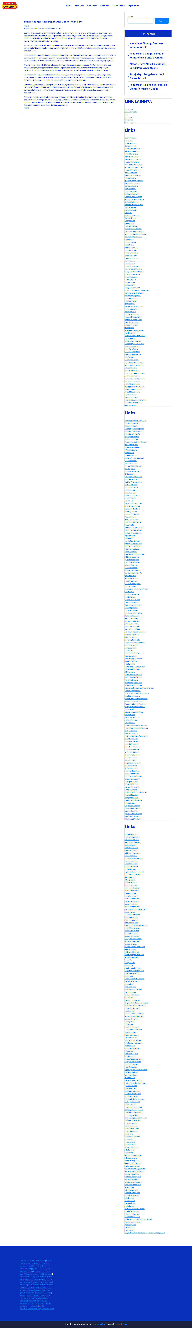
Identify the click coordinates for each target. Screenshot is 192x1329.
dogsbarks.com (130, 1056)
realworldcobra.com (132, 621)
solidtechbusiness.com (133, 682)
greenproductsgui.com (133, 530)
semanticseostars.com (133, 543)
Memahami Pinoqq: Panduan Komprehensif (146, 45)
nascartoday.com (131, 1131)
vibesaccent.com (131, 856)
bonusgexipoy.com (132, 749)
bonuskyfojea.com (131, 744)
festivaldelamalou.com (133, 164)
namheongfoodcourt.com (134, 344)
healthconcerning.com (133, 533)
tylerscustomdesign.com (134, 180)
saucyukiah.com (130, 138)
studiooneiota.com (132, 616)
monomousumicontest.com (135, 632)
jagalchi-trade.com (132, 901)
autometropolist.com (133, 1040)
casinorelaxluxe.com (132, 752)
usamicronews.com (132, 787)
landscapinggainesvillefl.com (136, 1118)
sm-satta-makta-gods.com (135, 1168)
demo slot (30, 1292)
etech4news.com (131, 1067)
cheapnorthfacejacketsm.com (136, 925)
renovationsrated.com (133, 1182)
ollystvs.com (129, 592)
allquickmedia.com (132, 266)
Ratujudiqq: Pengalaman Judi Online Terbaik (147, 76)
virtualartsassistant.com (134, 701)
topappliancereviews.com (134, 386)
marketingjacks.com (132, 384)
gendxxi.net (129, 650)
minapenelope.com (132, 906)
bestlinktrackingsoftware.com (136, 736)
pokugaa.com (130, 803)
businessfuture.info (132, 447)
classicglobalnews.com (133, 1222)
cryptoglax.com (130, 912)
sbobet (48, 1266)
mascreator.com (131, 1123)
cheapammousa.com (132, 1000)
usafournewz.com (131, 848)
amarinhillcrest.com (132, 215)
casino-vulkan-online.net (134, 365)
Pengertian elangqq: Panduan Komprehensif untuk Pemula (147, 55)
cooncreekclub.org (132, 151)
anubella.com (130, 1206)
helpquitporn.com (131, 1096)
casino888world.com (132, 717)
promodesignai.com (132, 1193)
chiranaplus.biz (130, 338)
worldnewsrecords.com (133, 677)
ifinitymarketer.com (132, 771)
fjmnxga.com (130, 303)
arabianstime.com (131, 1035)
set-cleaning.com (131, 1190)
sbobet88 (39, 1292)
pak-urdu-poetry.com (133, 584)
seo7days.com (130, 285)
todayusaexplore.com (133, 842)
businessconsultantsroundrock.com (138, 1219)
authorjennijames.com (133, 989)
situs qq (23, 1276)
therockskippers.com (133, 354)
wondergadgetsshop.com (134, 955)
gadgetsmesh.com (132, 559)
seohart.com (129, 1187)
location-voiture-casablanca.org (137, 693)
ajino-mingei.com (131, 920)
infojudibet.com (131, 450)
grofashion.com (131, 789)
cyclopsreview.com (132, 1048)
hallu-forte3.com (131, 349)
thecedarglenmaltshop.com (135, 420)
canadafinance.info (132, 322)
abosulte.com (130, 1201)
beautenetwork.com (132, 1211)
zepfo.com (129, 1152)
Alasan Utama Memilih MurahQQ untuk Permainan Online (148, 66)
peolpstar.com (130, 178)
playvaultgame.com (132, 805)
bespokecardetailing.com (134, 971)
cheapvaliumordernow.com (135, 707)
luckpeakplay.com (131, 784)
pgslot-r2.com (130, 1144)
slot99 (41, 1306)
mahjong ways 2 (46, 1274)
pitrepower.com (131, 368)
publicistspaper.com (132, 1195)
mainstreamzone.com (133, 546)
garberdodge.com (131, 170)
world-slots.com (131, 463)
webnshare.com (131, 551)
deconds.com (129, 1230)
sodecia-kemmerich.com (134, 712)
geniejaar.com (130, 490)
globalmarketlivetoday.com (135, 1083)
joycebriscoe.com (131, 866)
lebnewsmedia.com (132, 941)
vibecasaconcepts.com (133, 658)
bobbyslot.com (130, 493)
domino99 (30, 1260)
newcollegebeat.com (133, 888)
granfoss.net (129, 357)
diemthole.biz (130, 261)
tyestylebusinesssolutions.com (136, 728)
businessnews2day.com (133, 674)
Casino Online (118, 5)
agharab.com (130, 997)
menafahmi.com (131, 1126)
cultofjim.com (130, 880)
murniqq (30, 1298)
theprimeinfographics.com (135, 704)
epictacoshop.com (132, 314)
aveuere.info (129, 525)
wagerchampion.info (132, 629)
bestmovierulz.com (132, 898)
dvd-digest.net (130, 333)
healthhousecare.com (133, 1091)
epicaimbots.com (131, 1064)
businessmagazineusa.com (135, 666)
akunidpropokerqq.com (133, 968)
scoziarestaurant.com (133, 1184)
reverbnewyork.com (132, 890)
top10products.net (132, 436)
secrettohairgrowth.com (134, 293)
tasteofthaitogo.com (133, 295)
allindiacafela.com (132, 360)
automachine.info (131, 624)
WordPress (122, 1324)
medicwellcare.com (132, 669)
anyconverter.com (131, 253)
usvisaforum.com (131, 896)
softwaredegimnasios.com (134, 1171)
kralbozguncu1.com (132, 1115)
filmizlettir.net (130, 146)
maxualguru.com (131, 511)
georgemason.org (131, 423)
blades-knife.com (131, 610)
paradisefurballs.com (133, 522)
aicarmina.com (130, 869)
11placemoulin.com (132, 495)
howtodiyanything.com (133, 1107)
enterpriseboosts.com (133, 229)
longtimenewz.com (132, 779)
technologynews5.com (133, 1155)
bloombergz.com (131, 226)
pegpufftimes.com (131, 154)
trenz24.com (129, 245)
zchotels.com (130, 1150)
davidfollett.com (131, 885)
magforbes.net (130, 207)
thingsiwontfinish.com (133, 819)
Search (130, 17)
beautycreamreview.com (134, 1043)
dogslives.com (130, 597)
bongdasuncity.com (132, 514)
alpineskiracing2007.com (134, 362)
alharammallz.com (132, 1027)
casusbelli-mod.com (132, 936)
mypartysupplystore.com (134, 872)
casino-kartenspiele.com (134, 231)
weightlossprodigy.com (133, 503)
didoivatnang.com (131, 1053)
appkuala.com (130, 282)
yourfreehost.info (131, 922)
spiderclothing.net (132, 952)
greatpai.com (130, 1011)
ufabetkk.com (130, 263)
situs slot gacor (44, 1268)
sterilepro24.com (131, 680)
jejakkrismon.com (131, 258)
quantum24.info (131, 661)
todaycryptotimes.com (133, 1163)
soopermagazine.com (133, 1174)
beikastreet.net (130, 143)
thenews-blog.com (132, 1160)
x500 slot (32, 1266)
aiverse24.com (130, 1203)
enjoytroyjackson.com (133, 1062)
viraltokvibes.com (131, 202)
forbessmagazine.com (133, 1080)
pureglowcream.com (132, 287)
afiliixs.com (129, 1024)
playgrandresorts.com (133, 808)
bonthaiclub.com (131, 933)
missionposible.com (132, 376)
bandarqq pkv (40, 1260)
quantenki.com (130, 664)
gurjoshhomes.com (132, 928)
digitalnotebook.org (132, 509)
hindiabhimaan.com (132, 392)
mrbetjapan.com (131, 277)
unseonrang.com (131, 581)
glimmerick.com (131, 882)
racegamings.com (131, 797)
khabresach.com (131, 394)
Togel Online (133, 5)
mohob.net (129, 501)
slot (29, 1268)
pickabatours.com (131, 439)
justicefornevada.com (133, 562)
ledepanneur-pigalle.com (134, 330)
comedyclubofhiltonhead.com (136, 699)
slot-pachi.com (130, 517)
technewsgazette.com (133, 269)
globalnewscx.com (132, 594)
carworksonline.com (132, 183)
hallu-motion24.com (132, 352)
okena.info (129, 965)
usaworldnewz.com (132, 840)
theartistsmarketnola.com (135, 336)
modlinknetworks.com (133, 776)
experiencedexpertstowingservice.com (139, 688)
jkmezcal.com (130, 723)
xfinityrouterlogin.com (133, 381)
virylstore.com (130, 189)
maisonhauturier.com (133, 1120)
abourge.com (130, 1021)
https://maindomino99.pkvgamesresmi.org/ (37, 1308)
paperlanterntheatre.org (134, 1013)
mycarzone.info (130, 656)
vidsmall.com (130, 672)
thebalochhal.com (132, 850)
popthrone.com (131, 461)
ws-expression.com (132, 1147)
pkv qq (22, 1260)
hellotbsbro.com (131, 568)
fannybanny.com (131, 768)
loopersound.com (131, 904)
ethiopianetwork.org (132, 557)
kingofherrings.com (132, 274)
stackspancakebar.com (133, 341)
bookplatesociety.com (133, 939)
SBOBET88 (104, 5)
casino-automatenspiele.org (135, 234)
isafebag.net (129, 223)
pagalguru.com (130, 1139)
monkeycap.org (130, 210)
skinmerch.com (130, 893)
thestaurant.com (131, 733)
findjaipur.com (130, 877)
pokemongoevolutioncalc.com (136, 792)
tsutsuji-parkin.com (132, 995)
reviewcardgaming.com (133, 685)
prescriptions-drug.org (133, 197)
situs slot (41, 1266)
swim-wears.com (131, 172)
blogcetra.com (130, 586)
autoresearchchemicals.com (135, 400)
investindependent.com (134, 1112)
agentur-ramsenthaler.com (135, 642)
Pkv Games (79, 5)
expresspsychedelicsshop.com (136, 1070)
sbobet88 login (32, 1295)
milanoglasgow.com (132, 346)
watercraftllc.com (131, 1019)
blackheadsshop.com (133, 691)
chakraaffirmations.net (133, 482)
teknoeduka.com (131, 1158)
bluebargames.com (132, 162)
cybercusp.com (130, 1225)
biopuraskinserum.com (133, 317)
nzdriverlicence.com (132, 1136)
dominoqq (128, 117)
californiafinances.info (133, 320)
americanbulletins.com (133, 1029)
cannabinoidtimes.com (133, 527)
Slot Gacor (92, 5)
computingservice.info (133, 573)
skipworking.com (131, 247)
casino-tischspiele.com (133, 237)
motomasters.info (132, 653)
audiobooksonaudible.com (135, 1209)
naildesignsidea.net (132, 1008)
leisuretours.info (131, 565)
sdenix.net (128, 213)
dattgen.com (129, 1051)
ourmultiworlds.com (132, 148)
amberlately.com (131, 864)
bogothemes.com (131, 917)
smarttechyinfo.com (132, 506)
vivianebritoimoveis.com (134, 205)
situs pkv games (131, 112)
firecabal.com (130, 1078)
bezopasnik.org (130, 301)
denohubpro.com (131, 608)
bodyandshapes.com (132, 1217)
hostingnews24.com (132, 1102)
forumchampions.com (133, 159)
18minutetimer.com (132, 541)
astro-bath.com (131, 981)
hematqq (38, 1298)
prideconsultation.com (133, 477)
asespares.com (130, 1032)
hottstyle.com (130, 1104)
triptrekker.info (130, 648)
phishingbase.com (131, 795)
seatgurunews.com (132, 957)
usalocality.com (130, 845)
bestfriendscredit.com (133, 973)
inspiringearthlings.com (134, 1110)
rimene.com (129, 328)
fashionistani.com (131, 1072)
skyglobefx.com (131, 637)
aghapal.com (129, 984)
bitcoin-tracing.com (132, 1214)
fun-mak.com (130, 715)
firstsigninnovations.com (134, 167)
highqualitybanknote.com (134, 1099)
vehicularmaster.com (133, 853)
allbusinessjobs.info (132, 434)
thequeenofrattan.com (133, 605)
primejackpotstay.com (133, 800)
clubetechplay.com (132, 755)
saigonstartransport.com (134, 306)
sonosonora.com (131, 944)
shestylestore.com (132, 816)
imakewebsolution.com (133, 466)
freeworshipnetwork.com (134, 1016)
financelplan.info (131, 445)
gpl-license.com (131, 1086)
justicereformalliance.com (135, 909)
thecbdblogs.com (131, 397)
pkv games (129, 109)
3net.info (128, 960)
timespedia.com (131, 255)
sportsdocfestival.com (133, 814)
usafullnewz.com (131, 834)
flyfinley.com (129, 474)
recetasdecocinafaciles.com (135, 1005)
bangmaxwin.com (131, 309)
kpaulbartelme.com (132, 696)
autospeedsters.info (132, 626)
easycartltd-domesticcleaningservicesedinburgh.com (145, 1233)
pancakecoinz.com (132, 471)
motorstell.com (131, 191)
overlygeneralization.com (134, 554)
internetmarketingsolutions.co (136, 589)
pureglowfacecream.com (134, 271)
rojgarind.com (130, 535)
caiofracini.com (130, 576)
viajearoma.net (130, 992)
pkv (126, 114)
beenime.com (130, 709)
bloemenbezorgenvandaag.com (137, 290)
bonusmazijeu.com (132, 741)
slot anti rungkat (26, 1271)
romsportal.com (131, 811)
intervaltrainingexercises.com (136, 725)
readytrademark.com (132, 1179)
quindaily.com (130, 1198)
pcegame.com (130, 1142)
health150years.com (132, 194)
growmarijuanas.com (133, 549)
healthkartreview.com (133, 1094)
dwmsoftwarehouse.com (134, 1059)
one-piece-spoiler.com (133, 613)
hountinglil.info (131, 479)
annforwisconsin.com (133, 874)
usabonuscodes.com (132, 1166)
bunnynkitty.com (131, 298)
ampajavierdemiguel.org (134, 858)
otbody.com (129, 239)
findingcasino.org (131, 618)
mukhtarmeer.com (132, 1128)
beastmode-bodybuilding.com (136, 442)
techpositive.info (131, 578)
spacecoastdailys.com (133, 1176)
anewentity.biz (130, 279)
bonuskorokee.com (132, 747)
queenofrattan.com (132, 602)
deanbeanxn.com (131, 455)
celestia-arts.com (131, 156)
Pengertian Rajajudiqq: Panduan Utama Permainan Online (148, 86)
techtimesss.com (131, 186)
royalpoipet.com (131, 731)
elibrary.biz (129, 976)
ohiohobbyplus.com (132, 914)
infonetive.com (130, 311)
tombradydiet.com (132, 930)
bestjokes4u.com (131, 485)
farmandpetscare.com (133, 570)
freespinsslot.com (131, 519)
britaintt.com (130, 1227)
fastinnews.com (131, 765)
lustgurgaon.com (131, 487)
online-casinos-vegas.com (134, 378)
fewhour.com (129, 538)
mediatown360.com (132, 370)
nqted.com (129, 1134)
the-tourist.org (130, 218)
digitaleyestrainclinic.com (134, 373)
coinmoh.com (130, 1045)
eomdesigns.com (131, 645)
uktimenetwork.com (132, 837)
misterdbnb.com (131, 720)
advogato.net (130, 221)
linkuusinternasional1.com (135, 947)
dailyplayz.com (130, 760)
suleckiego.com (130, 405)
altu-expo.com (130, 987)
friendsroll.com (130, 949)
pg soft (34, 1268)
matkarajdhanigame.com (134, 458)
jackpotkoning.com (132, 773)
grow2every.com (131, 1088)
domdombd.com (131, 757)
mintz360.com (130, 498)
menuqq (23, 1298)
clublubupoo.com (131, 739)
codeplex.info (130, 963)
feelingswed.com (131, 1075)
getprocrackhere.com (133, 763)
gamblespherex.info (132, 640)
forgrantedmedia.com (133, 175)
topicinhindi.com (131, 426)
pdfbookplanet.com (132, 600)
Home (68, 5)
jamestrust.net (130, 242)
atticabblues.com (131, 1037)
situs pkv (27, 1263)
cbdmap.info (129, 453)
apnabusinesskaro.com (133, 402)
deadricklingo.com (132, 634)
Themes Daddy (98, 1324)
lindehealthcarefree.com (134, 431)
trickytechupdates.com (133, 389)
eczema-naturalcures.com (134, 979)
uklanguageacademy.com (134, 428)
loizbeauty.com (130, 250)
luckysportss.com (131, 781)
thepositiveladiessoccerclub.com (137, 1003)
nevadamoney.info (131, 325)
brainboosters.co (131, 861)
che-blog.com (130, 469)
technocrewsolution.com (134, 199)
